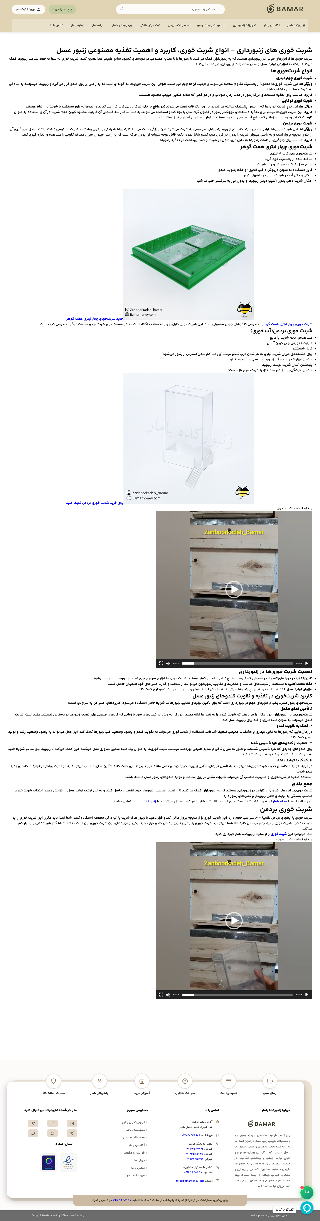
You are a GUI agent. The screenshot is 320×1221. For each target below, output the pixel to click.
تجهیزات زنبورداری (134, 1122)
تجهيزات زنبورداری (244, 25)
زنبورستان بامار (136, 1130)
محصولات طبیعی (179, 25)
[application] (234, 589)
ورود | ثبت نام (25, 9)
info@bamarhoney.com (190, 1181)
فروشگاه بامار (137, 1175)
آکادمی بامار (272, 25)
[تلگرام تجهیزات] (33, 1123)
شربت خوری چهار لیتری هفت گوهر (287, 324)
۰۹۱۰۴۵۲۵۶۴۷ (194, 1154)
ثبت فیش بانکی (150, 25)
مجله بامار (98, 25)
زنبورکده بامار (296, 25)
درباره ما (140, 1160)
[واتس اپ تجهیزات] (52, 1133)
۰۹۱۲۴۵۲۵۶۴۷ (193, 1172)
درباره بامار (77, 25)
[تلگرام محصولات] (72, 1133)
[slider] (237, 663)
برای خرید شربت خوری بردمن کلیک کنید (94, 503)
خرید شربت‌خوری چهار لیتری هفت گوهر (94, 319)
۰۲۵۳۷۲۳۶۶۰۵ (191, 1135)
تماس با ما (56, 25)
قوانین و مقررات (135, 1152)
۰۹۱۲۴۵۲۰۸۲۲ (195, 1149)
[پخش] (307, 663)
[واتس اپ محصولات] (33, 1133)
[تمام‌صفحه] (161, 663)
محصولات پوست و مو (211, 25)
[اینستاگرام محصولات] (52, 1123)
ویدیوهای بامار (122, 25)
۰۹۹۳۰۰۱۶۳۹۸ (195, 1159)
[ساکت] (168, 663)
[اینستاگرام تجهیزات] (72, 1123)
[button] (234, 589)
